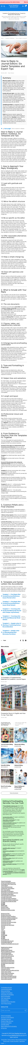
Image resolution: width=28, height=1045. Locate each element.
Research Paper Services (7, 1021)
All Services (4, 1028)
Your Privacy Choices (6, 1003)
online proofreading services (10, 822)
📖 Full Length (13, 128)
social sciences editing (8, 861)
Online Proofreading (6, 1015)
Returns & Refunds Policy (21, 1039)
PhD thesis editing (7, 858)
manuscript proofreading (9, 851)
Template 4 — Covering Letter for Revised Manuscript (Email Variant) (14, 617)
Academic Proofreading (6, 992)
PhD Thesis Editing (5, 998)
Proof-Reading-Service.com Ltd (16, 1035)
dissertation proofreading (9, 820)
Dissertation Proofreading (7, 994)
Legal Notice (22, 1041)
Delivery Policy (6, 1041)
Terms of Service (11, 1039)
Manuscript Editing (5, 991)
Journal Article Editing (6, 989)
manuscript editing (7, 825)
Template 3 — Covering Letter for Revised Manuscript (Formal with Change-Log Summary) (15, 610)
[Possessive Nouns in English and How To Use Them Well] (14, 698)
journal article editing (8, 817)
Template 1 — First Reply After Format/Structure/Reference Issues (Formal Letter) (15, 596)
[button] (4, 6)
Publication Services (6, 1019)
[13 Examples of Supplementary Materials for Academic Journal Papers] (14, 662)
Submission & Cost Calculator (8, 1001)
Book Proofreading (5, 996)
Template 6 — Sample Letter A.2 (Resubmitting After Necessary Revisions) (14, 632)
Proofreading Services (6, 987)
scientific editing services (9, 848)
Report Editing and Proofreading (9, 1026)
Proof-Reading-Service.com (14, 6)
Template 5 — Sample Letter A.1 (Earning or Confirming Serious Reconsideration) (15, 625)
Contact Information (14, 1041)
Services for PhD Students (7, 1017)
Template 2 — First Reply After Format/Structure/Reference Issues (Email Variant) (15, 603)
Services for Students (6, 1022)
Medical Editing (4, 1000)
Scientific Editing (5, 1024)
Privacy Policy (4, 1039)
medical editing (6, 853)
